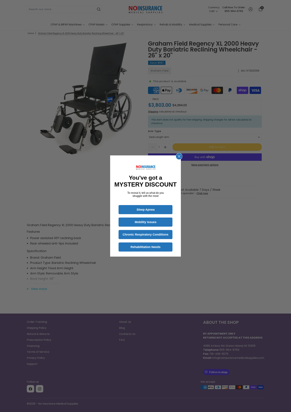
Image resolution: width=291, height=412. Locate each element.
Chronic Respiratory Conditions (145, 234)
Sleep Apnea (146, 209)
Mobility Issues (145, 222)
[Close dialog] (179, 156)
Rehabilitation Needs (145, 247)
